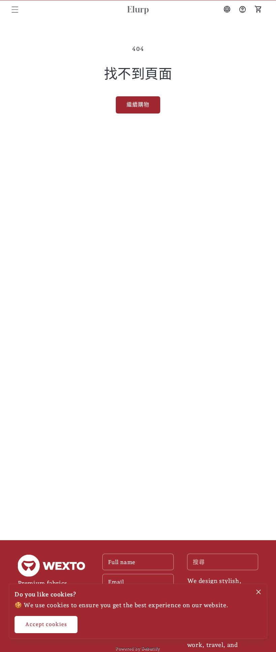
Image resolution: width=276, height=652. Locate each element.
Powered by (138, 648)
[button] (15, 9)
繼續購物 (138, 104)
